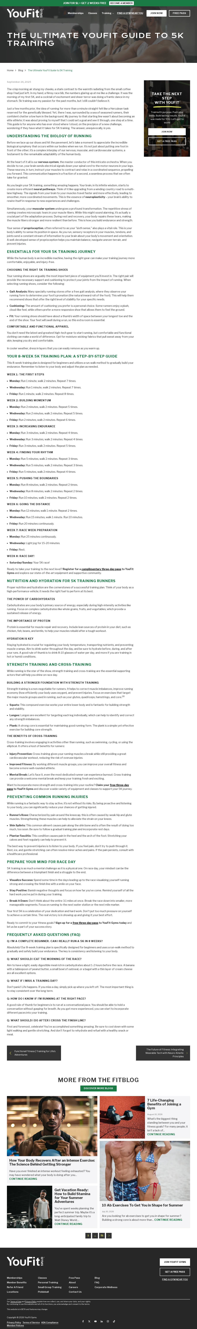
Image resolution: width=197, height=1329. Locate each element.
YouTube (95, 1321)
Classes (42, 1278)
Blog (97, 1278)
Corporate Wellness (103, 1287)
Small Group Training (49, 1287)
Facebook (83, 1321)
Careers (73, 1287)
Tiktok (114, 1321)
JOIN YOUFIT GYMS (175, 1262)
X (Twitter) (89, 1321)
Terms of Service (31, 1322)
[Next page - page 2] (109, 1236)
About (72, 1282)
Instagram (108, 1321)
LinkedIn (102, 1321)
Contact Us (75, 1292)
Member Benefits (17, 1282)
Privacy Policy (30, 1301)
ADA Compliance (49, 1322)
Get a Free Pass (167, 141)
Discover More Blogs (98, 1088)
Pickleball (43, 1292)
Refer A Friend (15, 1287)
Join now (156, 13)
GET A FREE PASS (175, 1271)
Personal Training (48, 1282)
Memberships (14, 1278)
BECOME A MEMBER (121, 3)
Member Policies (15, 1325)
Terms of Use (15, 1301)
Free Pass (179, 13)
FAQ (97, 1282)
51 (102, 1235)
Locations (12, 1292)
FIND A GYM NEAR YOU (175, 1279)
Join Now (167, 131)
